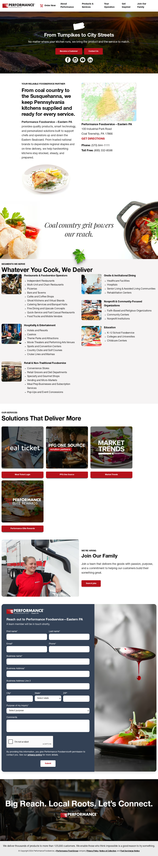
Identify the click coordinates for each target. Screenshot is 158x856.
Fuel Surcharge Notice (130, 851)
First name (12, 631)
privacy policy (35, 755)
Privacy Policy (92, 851)
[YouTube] (82, 60)
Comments (11, 717)
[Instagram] (75, 60)
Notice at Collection (107, 851)
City (8, 693)
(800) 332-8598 (103, 150)
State (38, 693)
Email (9, 644)
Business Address (15, 669)
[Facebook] (68, 60)
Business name (14, 656)
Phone (52, 644)
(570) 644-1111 (100, 145)
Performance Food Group (67, 851)
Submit (48, 763)
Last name (54, 631)
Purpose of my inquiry (17, 706)
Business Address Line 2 (18, 681)
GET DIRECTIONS (93, 139)
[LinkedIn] (90, 60)
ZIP (65, 693)
